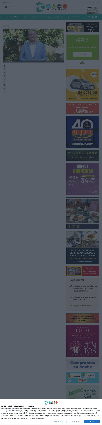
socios (13, 408)
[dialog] (51, 412)
